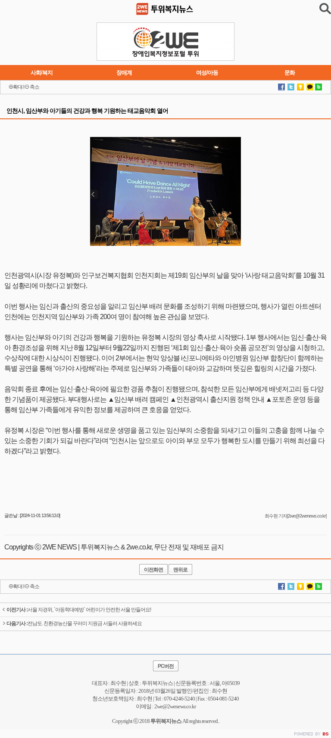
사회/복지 (42, 72)
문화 (289, 72)
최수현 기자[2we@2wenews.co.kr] (296, 515)
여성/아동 (207, 72)
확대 (17, 87)
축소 (34, 87)
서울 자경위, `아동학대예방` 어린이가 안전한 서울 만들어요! (78, 610)
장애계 (124, 72)
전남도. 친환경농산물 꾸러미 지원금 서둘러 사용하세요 (74, 623)
